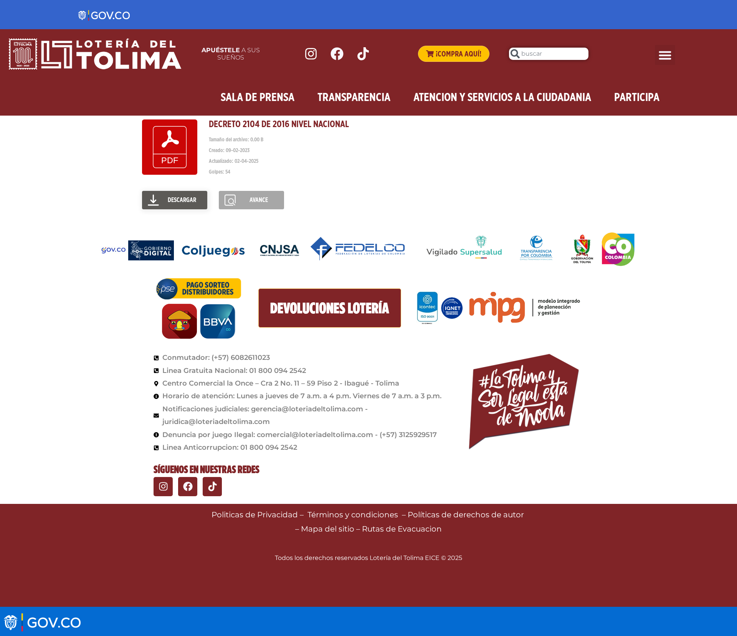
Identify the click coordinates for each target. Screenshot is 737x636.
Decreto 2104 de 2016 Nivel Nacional (279, 123)
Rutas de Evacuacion (402, 528)
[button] (665, 55)
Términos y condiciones (352, 514)
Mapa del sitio (328, 528)
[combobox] (548, 54)
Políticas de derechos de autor (467, 514)
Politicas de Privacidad (255, 514)
